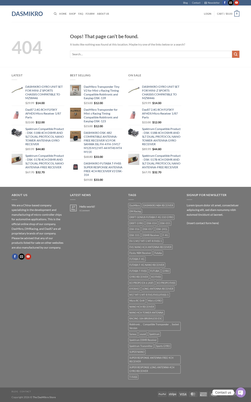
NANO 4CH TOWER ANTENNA (146, 312)
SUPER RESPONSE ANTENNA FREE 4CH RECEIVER (151, 359)
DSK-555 (134, 235)
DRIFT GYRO (136, 223)
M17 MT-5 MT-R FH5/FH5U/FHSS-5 (149, 294)
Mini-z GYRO (155, 300)
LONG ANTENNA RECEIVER (157, 288)
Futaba (158, 252)
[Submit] (235, 54)
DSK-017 (148, 229)
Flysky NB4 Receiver (140, 252)
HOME (63, 13)
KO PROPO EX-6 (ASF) (141, 282)
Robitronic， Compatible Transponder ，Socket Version (154, 326)
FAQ (80, 13)
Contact (196, 2)
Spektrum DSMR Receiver (143, 339)
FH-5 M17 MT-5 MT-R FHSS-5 (145, 241)
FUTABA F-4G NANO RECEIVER (146, 264)
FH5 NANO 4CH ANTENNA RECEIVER (150, 247)
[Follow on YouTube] (236, 3)
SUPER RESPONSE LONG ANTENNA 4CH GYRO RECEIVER (151, 369)
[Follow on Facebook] (224, 3)
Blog (185, 2)
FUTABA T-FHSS (138, 270)
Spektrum (154, 334)
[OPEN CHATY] (241, 392)
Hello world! (87, 206)
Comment (84, 210)
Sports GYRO (163, 346)
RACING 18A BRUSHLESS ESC (145, 318)
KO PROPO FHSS (166, 282)
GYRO (166, 270)
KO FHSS (156, 276)
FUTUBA (154, 270)
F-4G (165, 235)
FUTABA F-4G (136, 259)
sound (143, 334)
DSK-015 (165, 223)
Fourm (90, 13)
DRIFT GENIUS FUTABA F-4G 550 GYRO (151, 217)
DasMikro (27, 14)
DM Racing (135, 211)
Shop (72, 13)
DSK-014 (152, 223)
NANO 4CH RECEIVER (141, 306)
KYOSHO (134, 288)
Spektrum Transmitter (141, 346)
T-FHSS (133, 377)
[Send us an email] (230, 3)
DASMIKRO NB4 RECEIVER (158, 205)
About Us (103, 13)
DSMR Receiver (151, 235)
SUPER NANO (136, 351)
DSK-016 (134, 229)
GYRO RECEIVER (138, 276)
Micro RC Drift (137, 300)
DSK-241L (162, 229)
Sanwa (132, 334)
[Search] (55, 13)
